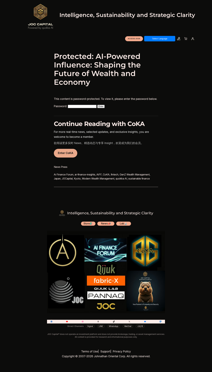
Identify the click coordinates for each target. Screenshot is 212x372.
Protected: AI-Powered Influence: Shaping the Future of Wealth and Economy (97, 69)
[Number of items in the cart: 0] (185, 38)
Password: (61, 106)
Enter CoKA (65, 153)
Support (105, 351)
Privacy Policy (122, 351)
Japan (57, 178)
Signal (90, 326)
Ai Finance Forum (63, 174)
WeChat (127, 326)
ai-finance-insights (85, 174)
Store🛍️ (88, 223)
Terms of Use (89, 351)
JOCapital (67, 178)
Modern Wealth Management (98, 178)
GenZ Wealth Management (135, 174)
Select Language (159, 38)
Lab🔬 (123, 223)
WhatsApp (113, 326)
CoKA (106, 174)
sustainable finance (139, 178)
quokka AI (121, 178)
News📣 (106, 223)
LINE (101, 326)
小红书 (140, 326)
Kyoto (77, 178)
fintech (114, 174)
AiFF (99, 174)
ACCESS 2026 (134, 38)
